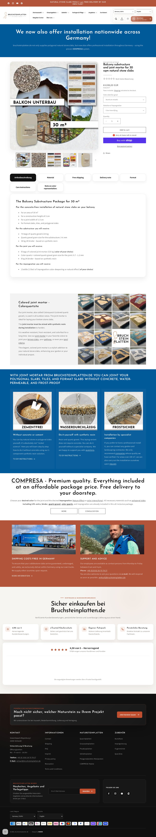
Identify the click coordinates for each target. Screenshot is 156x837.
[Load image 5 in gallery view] (85, 160)
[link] (129, 715)
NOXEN (40, 832)
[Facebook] (108, 793)
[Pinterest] (128, 793)
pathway (48, 339)
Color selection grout (110, 95)
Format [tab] (133, 177)
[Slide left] (12, 160)
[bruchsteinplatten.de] (15, 15)
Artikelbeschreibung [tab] (23, 177)
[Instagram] (115, 793)
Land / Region (14, 811)
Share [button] (108, 153)
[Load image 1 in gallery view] (23, 160)
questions (90, 450)
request (112, 464)
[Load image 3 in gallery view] (54, 160)
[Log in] (121, 18)
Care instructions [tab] (23, 187)
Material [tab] (50, 177)
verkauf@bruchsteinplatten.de (112, 577)
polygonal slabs (139, 500)
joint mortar (40, 336)
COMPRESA (27, 481)
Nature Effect (78, 500)
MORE (64, 511)
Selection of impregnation (112, 106)
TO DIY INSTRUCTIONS (22, 459)
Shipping (117, 90)
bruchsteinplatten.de (21, 832)
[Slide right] (95, 160)
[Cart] (127, 18)
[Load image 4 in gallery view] (70, 160)
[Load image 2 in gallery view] (38, 160)
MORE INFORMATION (21, 576)
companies (120, 453)
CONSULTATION (92, 511)
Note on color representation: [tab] (50, 187)
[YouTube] (122, 793)
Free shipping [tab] (78, 177)
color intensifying (94, 500)
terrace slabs (33, 339)
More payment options (124, 146)
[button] (38, 12)
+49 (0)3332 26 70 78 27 (97, 570)
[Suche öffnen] (116, 18)
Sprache (40, 811)
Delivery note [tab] (105, 177)
